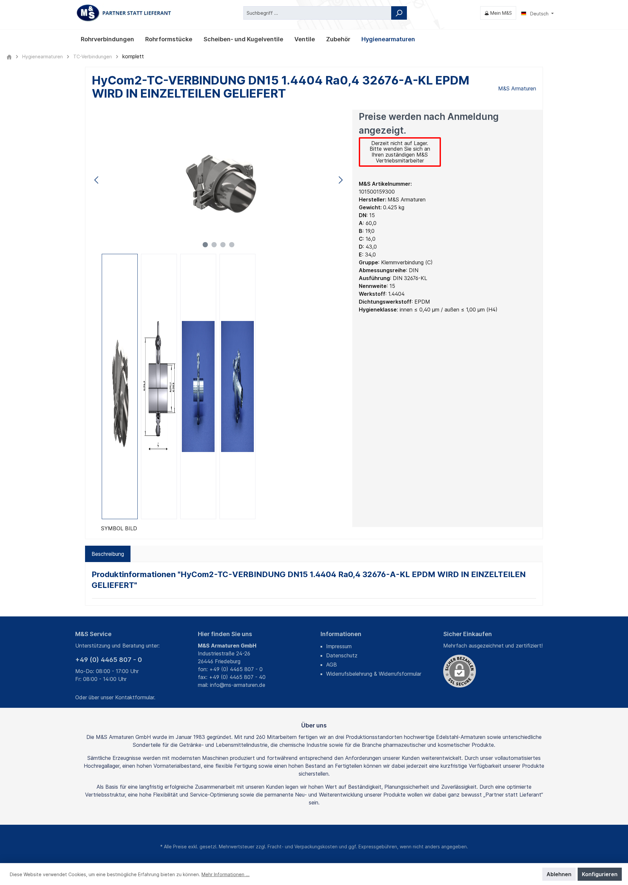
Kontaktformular (134, 697)
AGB (331, 664)
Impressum (339, 646)
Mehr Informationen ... (225, 874)
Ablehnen (559, 874)
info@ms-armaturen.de (237, 685)
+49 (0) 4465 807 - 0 (108, 660)
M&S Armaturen (517, 88)
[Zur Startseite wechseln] (124, 13)
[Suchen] (399, 13)
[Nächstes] (340, 180)
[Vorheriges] (97, 180)
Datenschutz (342, 655)
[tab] (108, 554)
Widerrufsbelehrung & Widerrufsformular (373, 673)
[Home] (9, 56)
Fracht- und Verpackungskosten (303, 846)
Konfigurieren (600, 874)
